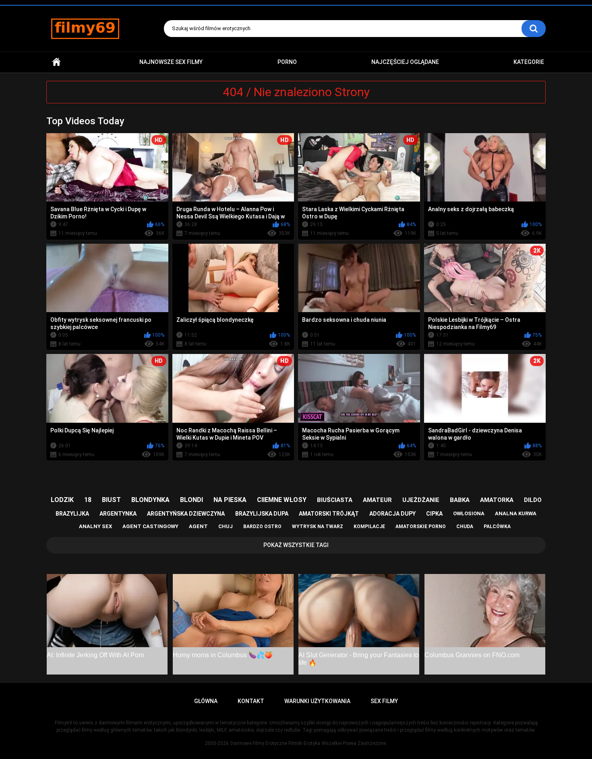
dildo (533, 500)
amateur (377, 500)
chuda (464, 526)
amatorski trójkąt (329, 513)
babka (460, 500)
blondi (191, 500)
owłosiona (468, 513)
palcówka (497, 526)
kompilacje (369, 526)
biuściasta (334, 500)
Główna (56, 62)
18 (87, 500)
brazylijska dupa (261, 513)
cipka (434, 513)
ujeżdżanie (420, 500)
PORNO (287, 62)
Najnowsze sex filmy (171, 62)
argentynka (118, 513)
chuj (225, 526)
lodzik (62, 500)
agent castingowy (150, 526)
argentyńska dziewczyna (186, 513)
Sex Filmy (384, 701)
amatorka (496, 500)
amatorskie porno (420, 526)
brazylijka (72, 513)
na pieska (229, 500)
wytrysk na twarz (317, 526)
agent (198, 526)
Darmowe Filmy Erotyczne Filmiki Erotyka (275, 743)
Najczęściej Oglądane (405, 62)
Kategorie (528, 62)
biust (111, 500)
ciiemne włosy (281, 500)
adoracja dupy (392, 513)
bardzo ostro (262, 526)
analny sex (95, 526)
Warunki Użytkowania (317, 701)
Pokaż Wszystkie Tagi (296, 545)
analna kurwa (515, 513)
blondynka (150, 500)
